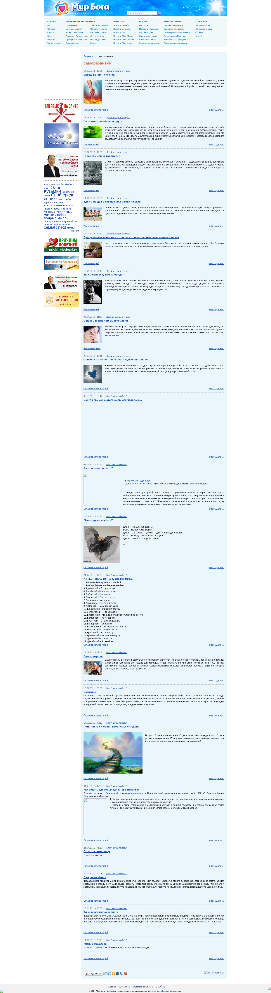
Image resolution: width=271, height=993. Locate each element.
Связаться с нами (203, 29)
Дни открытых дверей (174, 29)
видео (58, 202)
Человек (51, 29)
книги (57, 211)
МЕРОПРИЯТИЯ (172, 21)
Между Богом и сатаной (99, 74)
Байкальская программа (175, 43)
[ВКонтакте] (106, 973)
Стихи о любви (64, 199)
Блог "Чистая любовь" (116, 396)
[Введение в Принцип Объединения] (61, 147)
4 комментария (91, 309)
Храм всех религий (99, 25)
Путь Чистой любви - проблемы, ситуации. (112, 726)
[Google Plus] (125, 973)
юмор (70, 227)
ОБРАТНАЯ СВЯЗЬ (143, 986)
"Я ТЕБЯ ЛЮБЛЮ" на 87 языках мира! (108, 578)
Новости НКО (119, 32)
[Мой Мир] (118, 973)
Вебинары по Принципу (175, 40)
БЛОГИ (143, 21)
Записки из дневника (149, 43)
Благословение (73, 43)
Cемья (50, 32)
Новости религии (121, 25)
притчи (61, 221)
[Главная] (83, 8)
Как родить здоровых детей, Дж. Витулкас (111, 789)
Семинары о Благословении (177, 32)
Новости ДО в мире (122, 43)
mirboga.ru (164, 991)
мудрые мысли (56, 218)
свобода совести (61, 224)
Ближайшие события (173, 25)
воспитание (52, 205)
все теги (74, 231)
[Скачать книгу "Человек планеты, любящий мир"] (61, 176)
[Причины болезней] (61, 251)
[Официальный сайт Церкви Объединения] (61, 306)
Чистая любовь (146, 32)
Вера (49, 36)
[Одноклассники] (114, 973)
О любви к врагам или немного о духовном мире (116, 359)
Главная (88, 56)
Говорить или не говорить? (102, 155)
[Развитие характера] (61, 269)
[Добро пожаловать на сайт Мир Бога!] (61, 122)
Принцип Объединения (76, 40)
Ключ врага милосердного (101, 911)
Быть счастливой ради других (104, 121)
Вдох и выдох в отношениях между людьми (112, 201)
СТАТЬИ (51, 21)
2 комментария (91, 190)
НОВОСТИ (119, 21)
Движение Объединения (77, 36)
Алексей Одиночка (140, 480)
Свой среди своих (147, 40)
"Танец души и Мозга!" (98, 520)
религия (48, 224)
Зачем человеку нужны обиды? (104, 274)
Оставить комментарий (96, 110)
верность (48, 202)
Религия (51, 40)
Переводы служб (98, 40)
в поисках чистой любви (58, 207)
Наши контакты (202, 25)
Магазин (199, 36)
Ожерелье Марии (95, 877)
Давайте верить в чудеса (118, 71)
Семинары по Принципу (175, 36)
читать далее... (216, 110)
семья (49, 227)
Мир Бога (143, 25)
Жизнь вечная (54, 43)
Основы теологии (98, 29)
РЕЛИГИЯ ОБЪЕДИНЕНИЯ (80, 21)
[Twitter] (110, 973)
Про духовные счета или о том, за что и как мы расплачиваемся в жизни (131, 237)
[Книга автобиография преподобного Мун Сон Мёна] (61, 288)
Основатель (71, 25)
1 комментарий (91, 144)
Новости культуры (122, 29)
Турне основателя (74, 32)
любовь (61, 215)
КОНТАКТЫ (201, 21)
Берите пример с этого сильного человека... (113, 399)
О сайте (199, 32)
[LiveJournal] (122, 973)
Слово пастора (97, 36)
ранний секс (71, 221)
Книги (92, 43)
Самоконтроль (93, 656)
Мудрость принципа (148, 29)
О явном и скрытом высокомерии (106, 320)
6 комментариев (92, 348)
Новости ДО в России (123, 40)
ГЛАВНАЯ (111, 986)
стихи (61, 227)
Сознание (90, 691)
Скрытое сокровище (97, 851)
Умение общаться (95, 943)
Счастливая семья (148, 36)
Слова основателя (74, 29)
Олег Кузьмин (52, 189)
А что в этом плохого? (98, 468)
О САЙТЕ (160, 986)
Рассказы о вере (98, 32)
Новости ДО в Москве (123, 36)
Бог (49, 25)
